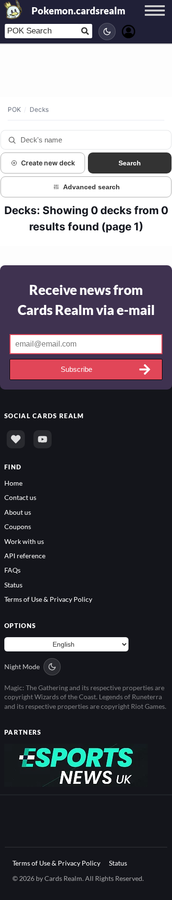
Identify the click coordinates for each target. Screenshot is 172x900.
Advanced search (91, 187)
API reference (24, 556)
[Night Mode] (107, 31)
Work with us (24, 541)
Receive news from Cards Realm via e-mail (86, 300)
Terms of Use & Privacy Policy (48, 599)
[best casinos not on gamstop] (76, 764)
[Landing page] (13, 9)
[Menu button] (155, 20)
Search (129, 163)
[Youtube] (42, 439)
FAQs (12, 570)
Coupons (17, 526)
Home (13, 483)
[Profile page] (128, 30)
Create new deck (48, 163)
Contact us (20, 497)
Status (13, 585)
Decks (39, 109)
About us (17, 512)
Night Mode (22, 666)
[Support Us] (16, 439)
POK (14, 109)
